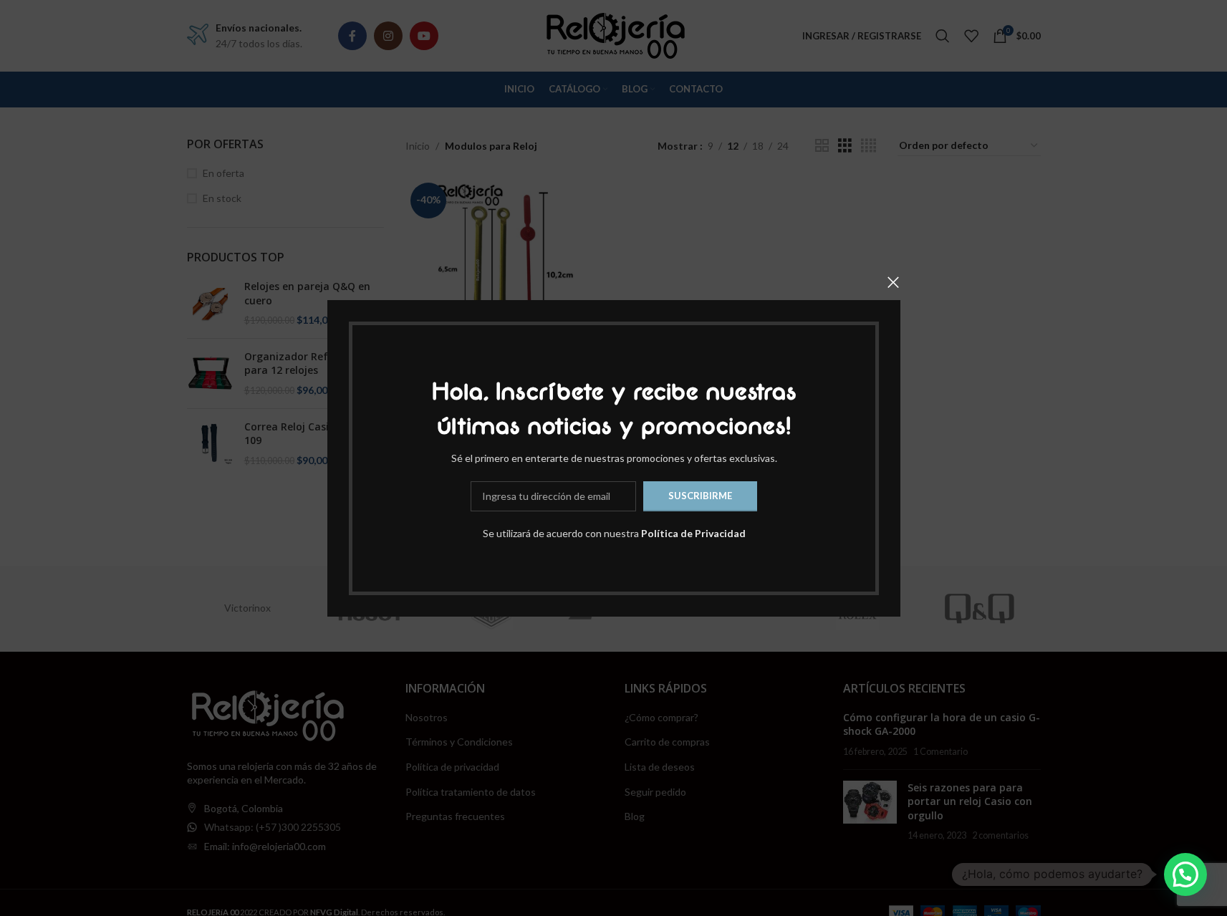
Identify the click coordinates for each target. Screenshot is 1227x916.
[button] (1185, 874)
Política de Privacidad (692, 532)
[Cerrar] (893, 282)
